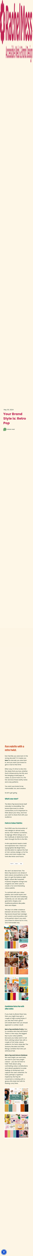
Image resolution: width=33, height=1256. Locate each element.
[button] (32, 31)
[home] (16, 31)
